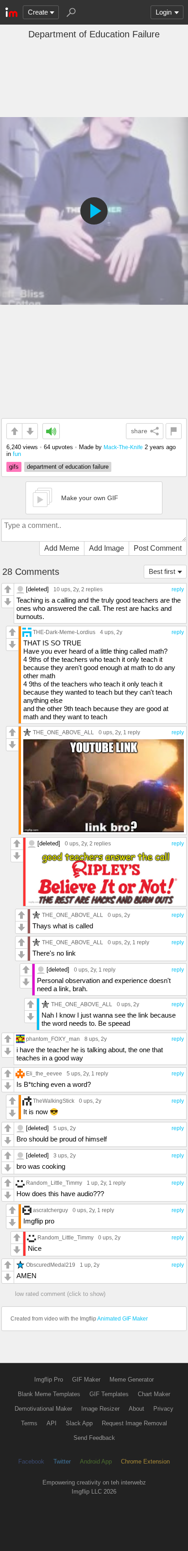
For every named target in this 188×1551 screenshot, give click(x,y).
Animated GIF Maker (122, 1319)
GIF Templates (109, 1394)
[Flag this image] (174, 431)
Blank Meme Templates (49, 1394)
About (136, 1408)
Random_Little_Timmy (54, 1183)
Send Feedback (94, 1437)
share (139, 431)
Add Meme (61, 548)
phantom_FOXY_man (53, 1039)
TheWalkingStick (53, 1101)
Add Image (106, 548)
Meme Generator (132, 1379)
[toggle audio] (51, 431)
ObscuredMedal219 (50, 1265)
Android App (96, 1461)
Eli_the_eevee (44, 1073)
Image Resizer (100, 1408)
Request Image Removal (134, 1423)
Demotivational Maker (43, 1408)
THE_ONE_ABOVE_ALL (63, 732)
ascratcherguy (50, 1210)
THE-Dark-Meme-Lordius (64, 632)
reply (178, 589)
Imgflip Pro (48, 1379)
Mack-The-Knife (123, 447)
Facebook (31, 1461)
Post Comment (158, 548)
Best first (162, 571)
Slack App (79, 1423)
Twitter (62, 1461)
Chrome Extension (145, 1461)
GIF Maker (86, 1379)
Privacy (163, 1408)
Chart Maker (154, 1394)
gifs (14, 466)
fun (17, 453)
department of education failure (68, 466)
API (52, 1423)
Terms (29, 1423)
